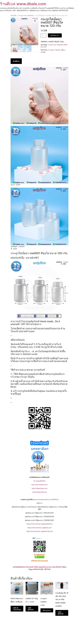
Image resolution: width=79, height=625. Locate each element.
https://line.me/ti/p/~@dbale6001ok (39, 524)
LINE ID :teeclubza (17, 608)
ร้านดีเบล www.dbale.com (23, 3)
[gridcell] (39, 332)
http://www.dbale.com (39, 485)
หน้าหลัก (14, 15)
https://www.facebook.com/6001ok (45, 499)
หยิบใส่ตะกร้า (54, 35)
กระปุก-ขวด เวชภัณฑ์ (25, 15)
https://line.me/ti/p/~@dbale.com (39, 528)
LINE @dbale (31, 608)
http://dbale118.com (39, 492)
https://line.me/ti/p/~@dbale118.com (39, 531)
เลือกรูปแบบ (47, 610)
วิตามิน (57, 50)
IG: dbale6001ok (39, 481)
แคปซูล (43, 52)
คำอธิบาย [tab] (16, 61)
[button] (35, 21)
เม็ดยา (63, 50)
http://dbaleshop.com (39, 488)
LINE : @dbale (60, 613)
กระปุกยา (51, 50)
